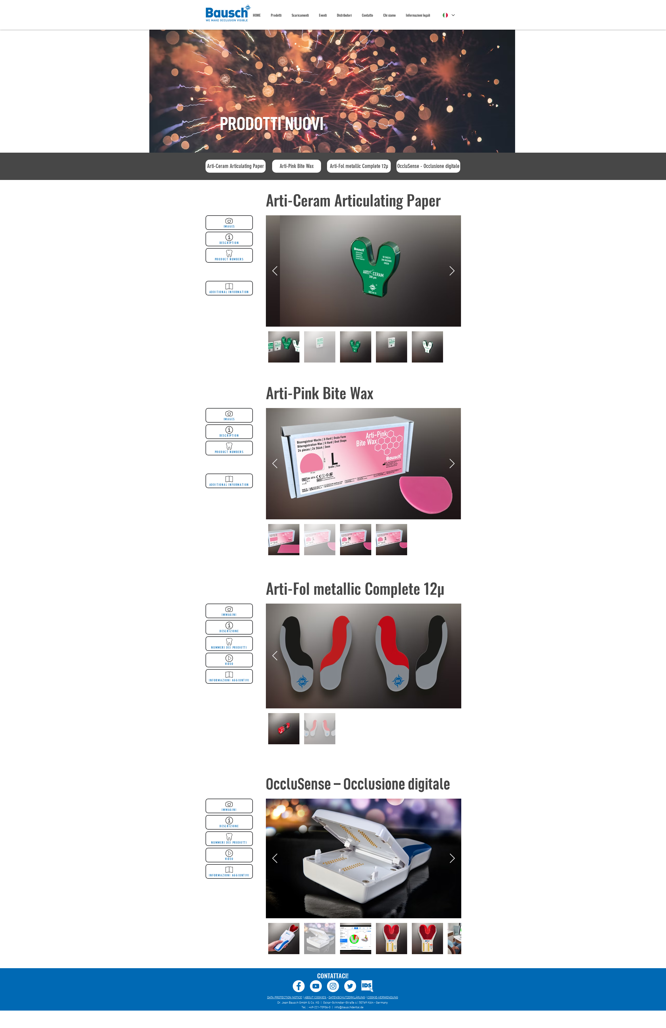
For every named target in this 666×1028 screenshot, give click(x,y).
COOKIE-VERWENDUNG (382, 997)
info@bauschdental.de (348, 1007)
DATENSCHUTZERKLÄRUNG (347, 997)
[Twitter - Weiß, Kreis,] (350, 986)
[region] (332, 91)
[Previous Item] (275, 271)
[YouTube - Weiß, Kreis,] (316, 986)
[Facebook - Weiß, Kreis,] (299, 986)
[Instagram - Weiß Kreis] (333, 986)
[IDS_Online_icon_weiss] (367, 986)
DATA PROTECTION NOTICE (284, 997)
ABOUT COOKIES (315, 997)
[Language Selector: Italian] (449, 15)
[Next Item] (452, 271)
